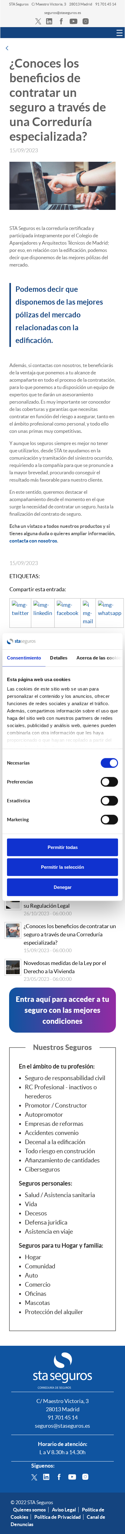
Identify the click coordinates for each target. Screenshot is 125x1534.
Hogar (33, 1257)
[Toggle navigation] (119, 32)
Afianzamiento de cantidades (62, 1160)
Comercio (37, 1284)
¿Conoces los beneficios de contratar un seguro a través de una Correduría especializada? (70, 934)
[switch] (109, 781)
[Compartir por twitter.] (20, 613)
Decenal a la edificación (55, 1142)
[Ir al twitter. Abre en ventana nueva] (38, 20)
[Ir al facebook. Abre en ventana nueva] (61, 20)
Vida (31, 1204)
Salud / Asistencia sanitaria (60, 1195)
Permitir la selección (62, 867)
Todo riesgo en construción (60, 1151)
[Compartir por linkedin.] (42, 613)
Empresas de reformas (54, 1123)
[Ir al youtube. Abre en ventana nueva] (73, 20)
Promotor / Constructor (56, 1105)
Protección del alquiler (54, 1312)
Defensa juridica (46, 1222)
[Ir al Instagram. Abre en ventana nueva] (85, 1476)
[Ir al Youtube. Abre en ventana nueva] (72, 1476)
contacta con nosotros (33, 540)
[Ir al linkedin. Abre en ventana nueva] (49, 20)
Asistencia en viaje (49, 1231)
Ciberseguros (42, 1169)
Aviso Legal (64, 1509)
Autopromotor (44, 1114)
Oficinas (35, 1293)
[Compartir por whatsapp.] (109, 613)
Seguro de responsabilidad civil (65, 1078)
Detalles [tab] (58, 657)
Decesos (36, 1213)
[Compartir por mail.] (88, 613)
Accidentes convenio (52, 1132)
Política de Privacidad (57, 1517)
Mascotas (37, 1302)
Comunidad (40, 1266)
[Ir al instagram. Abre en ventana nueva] (85, 20)
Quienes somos (29, 1509)
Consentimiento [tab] (24, 657)
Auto (31, 1275)
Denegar (63, 886)
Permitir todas (63, 847)
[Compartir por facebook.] (67, 613)
